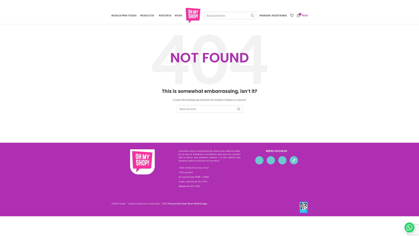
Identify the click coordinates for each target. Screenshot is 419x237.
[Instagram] (271, 160)
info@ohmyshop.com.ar (197, 167)
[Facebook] (259, 160)
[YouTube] (282, 160)
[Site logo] (193, 15)
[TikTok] (294, 160)
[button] (409, 227)
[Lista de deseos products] (291, 15)
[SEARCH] (252, 15)
